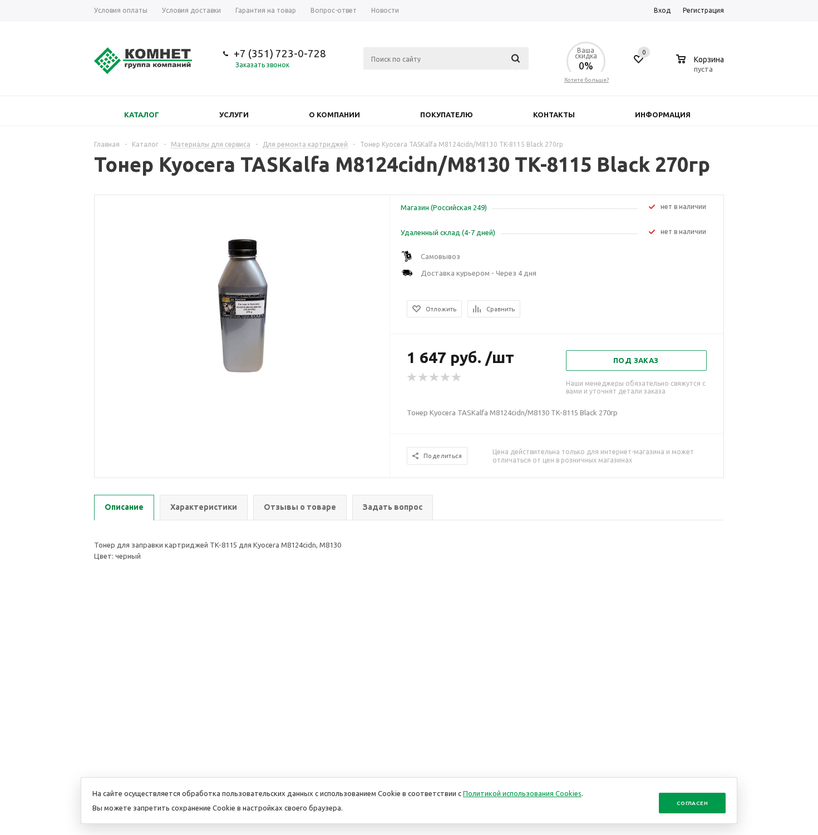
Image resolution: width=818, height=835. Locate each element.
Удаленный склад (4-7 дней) (448, 232)
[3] (434, 377)
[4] (445, 377)
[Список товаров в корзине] (701, 67)
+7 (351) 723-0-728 (280, 53)
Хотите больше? (586, 80)
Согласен (692, 803)
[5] (456, 377)
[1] (412, 377)
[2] (423, 377)
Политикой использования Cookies (522, 793)
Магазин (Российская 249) (444, 207)
